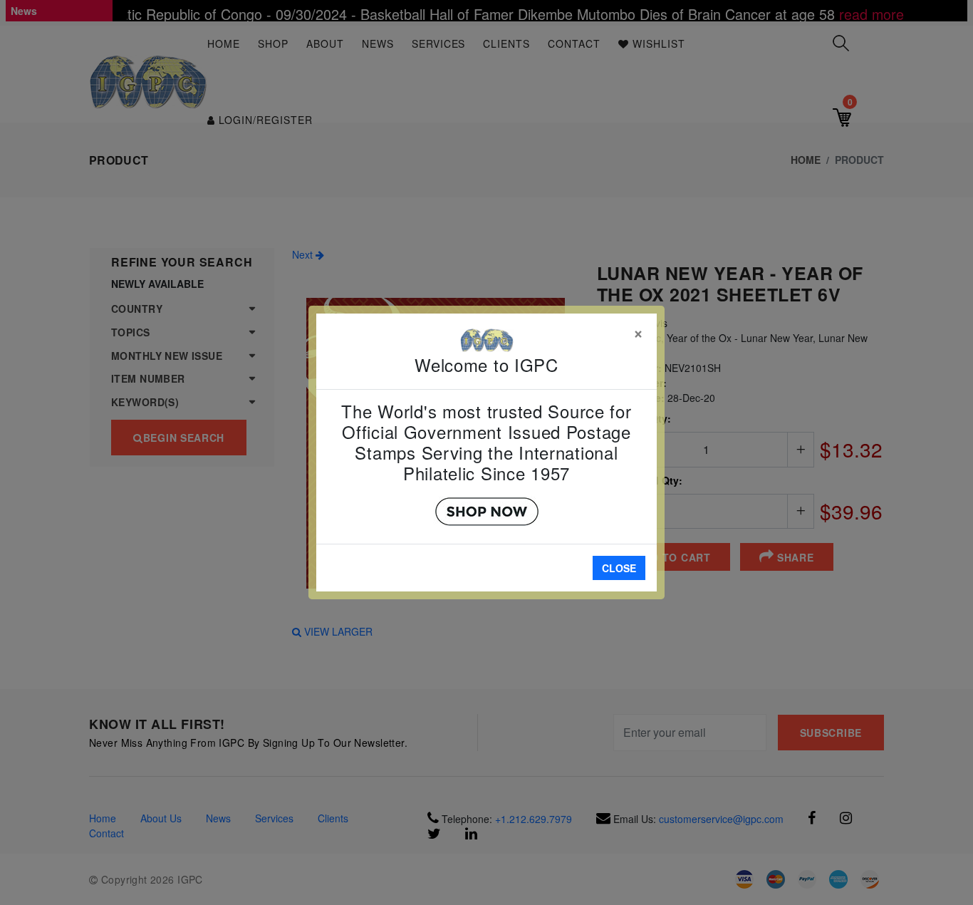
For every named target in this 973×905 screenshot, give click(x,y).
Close (619, 568)
